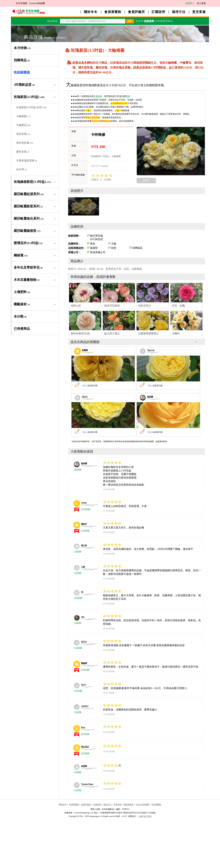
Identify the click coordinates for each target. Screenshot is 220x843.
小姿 (83, 567)
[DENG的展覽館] (103, 415)
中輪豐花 (23, 125)
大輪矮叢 (23, 116)
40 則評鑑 (85, 670)
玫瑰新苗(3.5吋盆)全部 (31, 107)
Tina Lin (150, 350)
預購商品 (22, 60)
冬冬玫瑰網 (21, 3)
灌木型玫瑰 (24, 142)
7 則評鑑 (77, 573)
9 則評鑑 (77, 469)
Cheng (84, 502)
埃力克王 (85, 747)
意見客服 (199, 12)
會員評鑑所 (136, 12)
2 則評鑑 (77, 772)
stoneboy (85, 706)
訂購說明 (158, 12)
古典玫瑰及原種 (26, 160)
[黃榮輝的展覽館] (103, 368)
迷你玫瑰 (23, 134)
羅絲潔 (84, 663)
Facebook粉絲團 (37, 3)
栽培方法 (179, 12)
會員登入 (190, 3)
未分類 (20, 316)
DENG (85, 397)
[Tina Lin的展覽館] (168, 368)
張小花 (84, 545)
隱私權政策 (128, 804)
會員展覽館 (112, 12)
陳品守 (84, 524)
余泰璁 (84, 766)
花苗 (128, 96)
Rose (83, 727)
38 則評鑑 (85, 753)
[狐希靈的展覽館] (168, 415)
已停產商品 (22, 328)
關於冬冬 (91, 12)
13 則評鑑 (78, 691)
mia (82, 617)
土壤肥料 (22, 292)
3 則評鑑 (77, 623)
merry (83, 684)
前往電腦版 (156, 804)
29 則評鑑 (78, 598)
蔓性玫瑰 (22, 151)
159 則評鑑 (85, 509)
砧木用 (21, 169)
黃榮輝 (85, 350)
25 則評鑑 (85, 530)
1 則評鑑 (77, 551)
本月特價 (22, 48)
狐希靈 (150, 397)
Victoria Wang (87, 784)
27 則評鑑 (78, 648)
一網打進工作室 (145, 816)
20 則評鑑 (85, 734)
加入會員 (201, 3)
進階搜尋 (149, 21)
